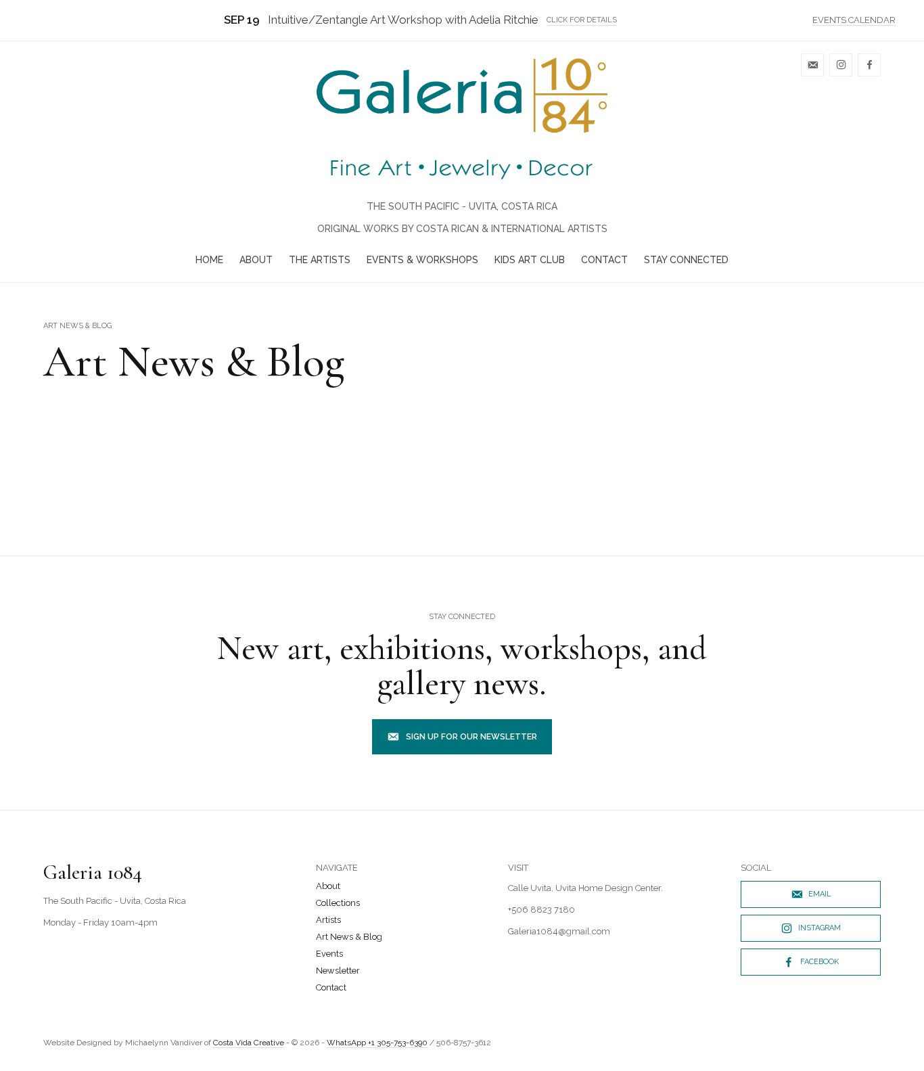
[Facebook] (869, 64)
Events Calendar (854, 20)
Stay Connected (686, 259)
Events (329, 954)
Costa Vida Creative (248, 1042)
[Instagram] (840, 64)
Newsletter (338, 970)
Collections (338, 903)
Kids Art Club (529, 259)
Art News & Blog (349, 937)
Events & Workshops (422, 259)
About (256, 259)
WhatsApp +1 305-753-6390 (377, 1042)
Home (209, 259)
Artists (328, 920)
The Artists (319, 259)
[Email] (812, 64)
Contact (604, 259)
